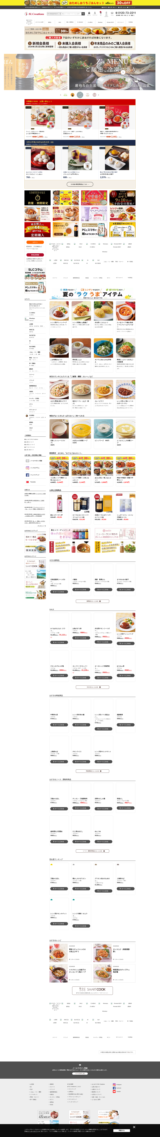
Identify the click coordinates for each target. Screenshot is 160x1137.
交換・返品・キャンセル (98, 1097)
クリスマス (38, 417)
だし (30, 371)
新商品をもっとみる (92, 601)
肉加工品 (65, 263)
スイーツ (55, 279)
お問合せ (71, 1091)
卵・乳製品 (130, 263)
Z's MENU (92, 247)
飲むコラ (31, 387)
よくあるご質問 (96, 1099)
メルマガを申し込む (80, 1073)
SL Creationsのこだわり (75, 1086)
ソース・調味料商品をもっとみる (92, 851)
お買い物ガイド (114, 7)
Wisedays (104, 251)
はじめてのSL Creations (32, 439)
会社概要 (71, 1084)
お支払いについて (30, 444)
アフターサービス (30, 447)
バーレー (36, 387)
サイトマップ (131, 7)
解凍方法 (105, 7)
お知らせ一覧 (42, 526)
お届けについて (30, 442)
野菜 (30, 359)
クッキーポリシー (33, 1131)
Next (123, 72)
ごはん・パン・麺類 (109, 265)
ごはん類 (31, 354)
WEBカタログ (106, 16)
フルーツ (34, 359)
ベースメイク (38, 393)
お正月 (42, 417)
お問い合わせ (123, 7)
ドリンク (65, 279)
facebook (118, 1088)
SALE (80, 247)
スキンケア (31, 393)
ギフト (108, 278)
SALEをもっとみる (92, 687)
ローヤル (41, 387)
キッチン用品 (32, 400)
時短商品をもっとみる (92, 771)
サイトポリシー (73, 1099)
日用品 (37, 400)
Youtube (118, 1091)
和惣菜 (41, 326)
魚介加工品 (76, 263)
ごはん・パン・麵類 (34, 352)
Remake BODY (117, 247)
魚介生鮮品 (98, 263)
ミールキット (34, 1094)
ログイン (89, 15)
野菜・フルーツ (119, 263)
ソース (36, 371)
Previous (37, 72)
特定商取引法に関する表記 (76, 1094)
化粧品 (87, 278)
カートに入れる (59, 592)
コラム (112, 15)
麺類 (39, 354)
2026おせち (31, 417)
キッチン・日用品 (97, 278)
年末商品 (130, 277)
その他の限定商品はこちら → (80, 184)
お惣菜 (54, 263)
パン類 (35, 354)
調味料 (129, 247)
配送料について (96, 1092)
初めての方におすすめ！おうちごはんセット (55, 248)
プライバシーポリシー (75, 1096)
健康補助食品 (76, 278)
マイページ (95, 15)
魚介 (31, 1089)
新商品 (68, 247)
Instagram (118, 1084)
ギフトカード (119, 277)
